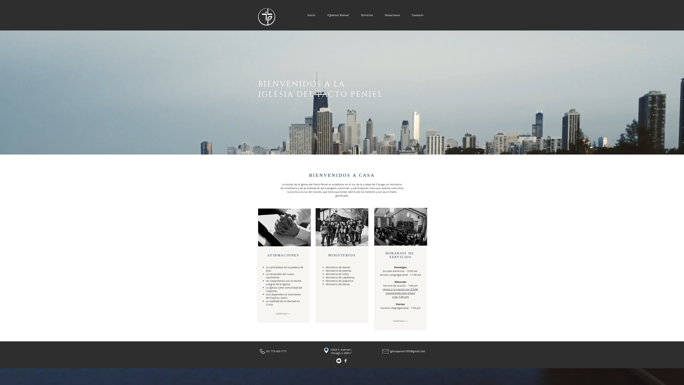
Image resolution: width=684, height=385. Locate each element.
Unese (387, 289)
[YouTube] (338, 360)
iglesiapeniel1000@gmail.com (217, 19)
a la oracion (398, 289)
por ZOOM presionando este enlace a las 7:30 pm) (402, 293)
